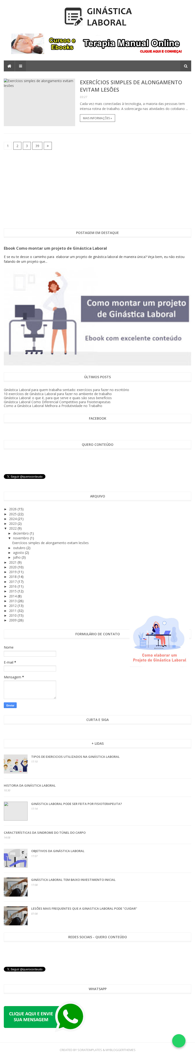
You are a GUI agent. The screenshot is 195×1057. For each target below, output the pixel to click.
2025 (13, 514)
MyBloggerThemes (121, 1050)
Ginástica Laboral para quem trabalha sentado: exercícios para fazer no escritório (66, 389)
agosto (19, 552)
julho (17, 557)
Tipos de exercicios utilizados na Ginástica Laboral (75, 756)
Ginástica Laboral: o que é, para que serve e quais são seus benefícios (58, 398)
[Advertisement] (97, 189)
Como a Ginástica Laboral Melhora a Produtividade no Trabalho (53, 405)
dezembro (21, 533)
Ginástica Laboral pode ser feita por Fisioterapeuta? (76, 804)
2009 (13, 620)
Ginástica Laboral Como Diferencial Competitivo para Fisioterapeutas (57, 402)
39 (37, 146)
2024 (13, 518)
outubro (19, 548)
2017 (13, 581)
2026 (13, 509)
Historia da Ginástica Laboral (30, 785)
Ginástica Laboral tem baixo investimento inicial (73, 880)
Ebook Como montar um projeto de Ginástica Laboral (55, 248)
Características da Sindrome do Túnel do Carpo (45, 832)
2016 (13, 586)
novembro (21, 538)
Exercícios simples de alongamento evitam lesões (50, 543)
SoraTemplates (90, 1050)
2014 (13, 596)
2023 (13, 523)
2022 (13, 528)
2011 (13, 610)
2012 (13, 605)
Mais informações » (97, 118)
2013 (13, 601)
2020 (13, 567)
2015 (13, 591)
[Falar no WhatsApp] (178, 1040)
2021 (13, 562)
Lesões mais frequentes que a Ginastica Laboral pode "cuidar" (84, 908)
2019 (13, 572)
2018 (13, 576)
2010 (13, 615)
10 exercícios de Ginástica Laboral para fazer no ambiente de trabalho (58, 394)
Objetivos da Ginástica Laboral (57, 851)
